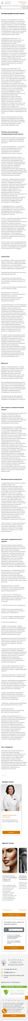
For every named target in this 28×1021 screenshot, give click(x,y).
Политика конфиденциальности (12, 1012)
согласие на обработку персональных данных (13, 938)
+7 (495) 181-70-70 (22, 2)
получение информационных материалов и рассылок (14, 942)
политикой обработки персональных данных (14, 935)
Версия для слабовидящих (11, 982)
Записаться (11, 832)
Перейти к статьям (14, 915)
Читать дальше (6, 910)
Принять (14, 1015)
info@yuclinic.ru (9, 972)
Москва (23, 3)
